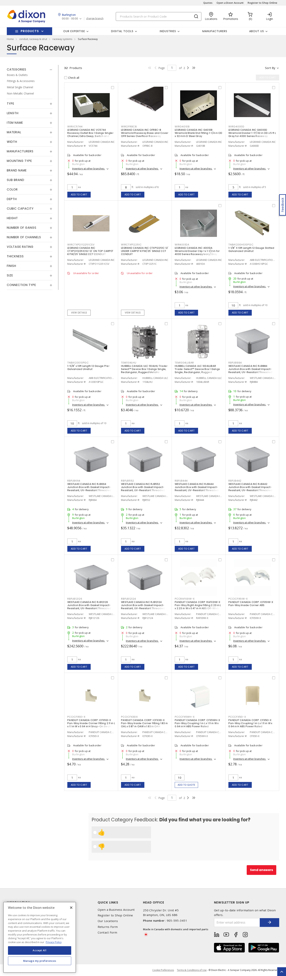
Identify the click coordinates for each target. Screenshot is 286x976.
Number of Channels (24, 237)
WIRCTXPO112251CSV (81, 244)
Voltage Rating (20, 247)
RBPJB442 (234, 480)
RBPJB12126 (74, 598)
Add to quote (186, 784)
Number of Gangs (21, 228)
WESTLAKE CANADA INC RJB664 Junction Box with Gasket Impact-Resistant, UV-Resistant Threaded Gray (89, 488)
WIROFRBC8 (129, 126)
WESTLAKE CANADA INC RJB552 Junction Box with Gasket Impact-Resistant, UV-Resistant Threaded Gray (143, 488)
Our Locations (108, 921)
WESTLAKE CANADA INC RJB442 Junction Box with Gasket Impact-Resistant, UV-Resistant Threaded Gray (250, 488)
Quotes (208, 2)
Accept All (39, 950)
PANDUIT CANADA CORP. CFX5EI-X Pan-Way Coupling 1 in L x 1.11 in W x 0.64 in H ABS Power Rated (250, 723)
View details (79, 312)
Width (12, 142)
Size (10, 276)
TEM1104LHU (128, 362)
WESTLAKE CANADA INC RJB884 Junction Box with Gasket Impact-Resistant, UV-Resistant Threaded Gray (250, 370)
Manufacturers (214, 31)
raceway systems (62, 39)
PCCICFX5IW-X (238, 598)
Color (12, 190)
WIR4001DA (182, 244)
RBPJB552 (127, 480)
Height (12, 218)
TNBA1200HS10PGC (240, 244)
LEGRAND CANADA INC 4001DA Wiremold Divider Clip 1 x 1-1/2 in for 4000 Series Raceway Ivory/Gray (197, 251)
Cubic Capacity (20, 209)
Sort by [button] (270, 68)
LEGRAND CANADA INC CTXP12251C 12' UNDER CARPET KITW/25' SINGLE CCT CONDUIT (144, 251)
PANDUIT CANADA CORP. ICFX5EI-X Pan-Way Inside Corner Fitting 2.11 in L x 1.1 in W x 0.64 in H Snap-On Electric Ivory (91, 724)
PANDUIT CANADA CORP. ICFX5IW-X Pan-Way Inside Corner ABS (250, 603)
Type (10, 104)
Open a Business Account (116, 910)
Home (10, 39)
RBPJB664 (73, 480)
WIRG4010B (182, 126)
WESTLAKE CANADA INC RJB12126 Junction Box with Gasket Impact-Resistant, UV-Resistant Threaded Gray (89, 606)
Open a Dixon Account (230, 2)
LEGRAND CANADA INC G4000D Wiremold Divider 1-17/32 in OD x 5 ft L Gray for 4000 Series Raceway (252, 133)
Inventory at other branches (88, 168)
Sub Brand (15, 180)
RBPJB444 (181, 480)
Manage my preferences (39, 961)
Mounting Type (19, 161)
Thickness (15, 256)
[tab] (29, 69)
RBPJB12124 (128, 598)
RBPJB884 (235, 362)
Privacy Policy (54, 942)
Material (14, 132)
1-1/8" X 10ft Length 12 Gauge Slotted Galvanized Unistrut (251, 249)
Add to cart (79, 194)
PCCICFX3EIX (129, 716)
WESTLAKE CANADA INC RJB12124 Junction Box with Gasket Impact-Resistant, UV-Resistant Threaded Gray (143, 606)
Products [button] (30, 31)
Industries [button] (168, 31)
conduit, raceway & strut (33, 39)
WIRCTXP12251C (131, 244)
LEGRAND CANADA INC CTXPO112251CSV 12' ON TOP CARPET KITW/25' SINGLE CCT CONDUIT (90, 251)
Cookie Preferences (163, 970)
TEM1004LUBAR (184, 362)
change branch (95, 18)
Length (12, 113)
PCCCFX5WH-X (184, 716)
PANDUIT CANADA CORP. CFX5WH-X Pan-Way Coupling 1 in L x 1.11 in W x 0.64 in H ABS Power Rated (197, 723)
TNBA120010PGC (78, 362)
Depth (12, 199)
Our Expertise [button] (74, 31)
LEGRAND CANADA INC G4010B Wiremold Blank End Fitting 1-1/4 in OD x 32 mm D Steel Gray (198, 133)
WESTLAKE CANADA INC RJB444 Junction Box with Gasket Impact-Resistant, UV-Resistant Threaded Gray (196, 488)
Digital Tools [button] (122, 31)
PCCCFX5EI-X (237, 716)
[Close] (71, 907)
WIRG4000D (236, 126)
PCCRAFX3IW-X (185, 598)
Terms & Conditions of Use (192, 970)
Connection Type (21, 285)
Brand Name (17, 171)
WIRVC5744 (75, 126)
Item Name (15, 123)
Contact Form (107, 932)
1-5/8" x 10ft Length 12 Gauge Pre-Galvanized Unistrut (88, 367)
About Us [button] (256, 31)
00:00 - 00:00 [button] (70, 18)
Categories (16, 69)
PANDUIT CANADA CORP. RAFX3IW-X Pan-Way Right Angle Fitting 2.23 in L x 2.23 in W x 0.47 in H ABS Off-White (198, 605)
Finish (11, 266)
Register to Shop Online (262, 2)
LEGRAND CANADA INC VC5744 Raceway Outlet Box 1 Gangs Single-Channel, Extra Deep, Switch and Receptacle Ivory (90, 134)
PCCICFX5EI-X (76, 716)
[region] (39, 937)
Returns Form (108, 927)
